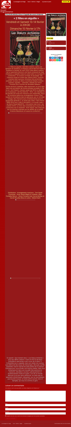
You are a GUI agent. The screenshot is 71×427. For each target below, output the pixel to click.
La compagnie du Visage (19, 1)
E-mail (6, 407)
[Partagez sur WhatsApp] (57, 60)
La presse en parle (46, 1)
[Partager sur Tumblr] (60, 58)
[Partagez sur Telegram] (60, 60)
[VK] (57, 58)
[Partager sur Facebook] (50, 58)
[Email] (62, 60)
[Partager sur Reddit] (55, 60)
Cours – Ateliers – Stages (34, 1)
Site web (7, 411)
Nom (6, 403)
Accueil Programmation (7, 11)
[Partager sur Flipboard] (50, 60)
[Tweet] (53, 58)
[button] (66, 2)
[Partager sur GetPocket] (53, 60)
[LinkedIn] (55, 58)
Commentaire (8, 390)
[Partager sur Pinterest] (62, 58)
